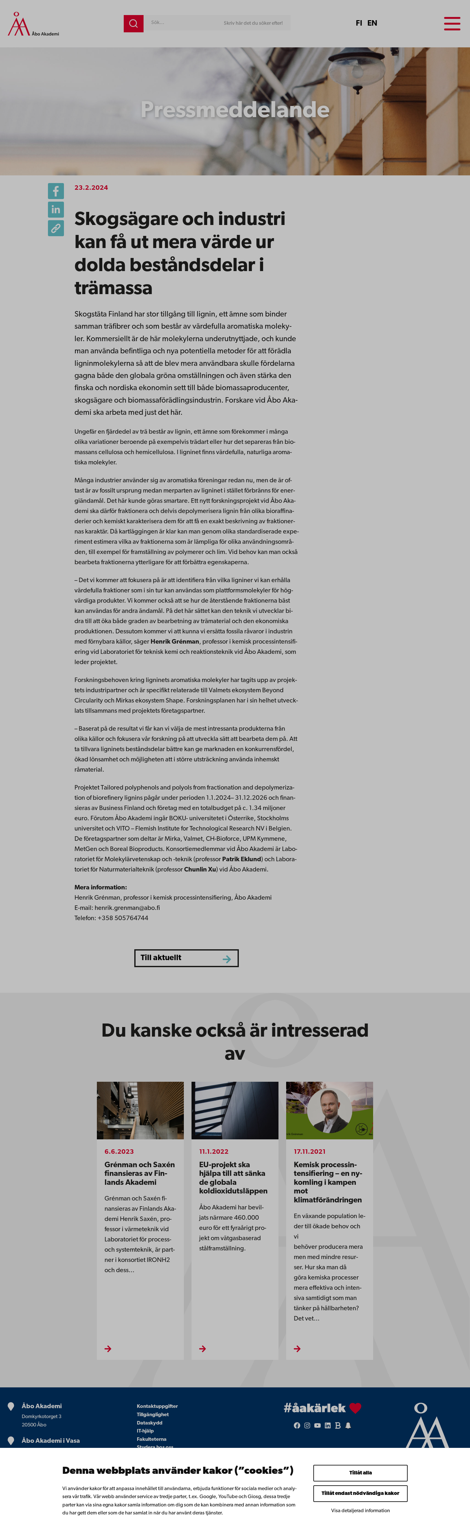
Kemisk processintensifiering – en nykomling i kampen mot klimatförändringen (328, 1182)
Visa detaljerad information (360, 1510)
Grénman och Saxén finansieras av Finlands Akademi (140, 1174)
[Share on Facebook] (56, 191)
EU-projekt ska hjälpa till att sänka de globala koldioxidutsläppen (233, 1178)
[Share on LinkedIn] (56, 210)
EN (372, 24)
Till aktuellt (161, 958)
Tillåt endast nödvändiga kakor (360, 1493)
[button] (56, 228)
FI (359, 24)
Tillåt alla (360, 1473)
